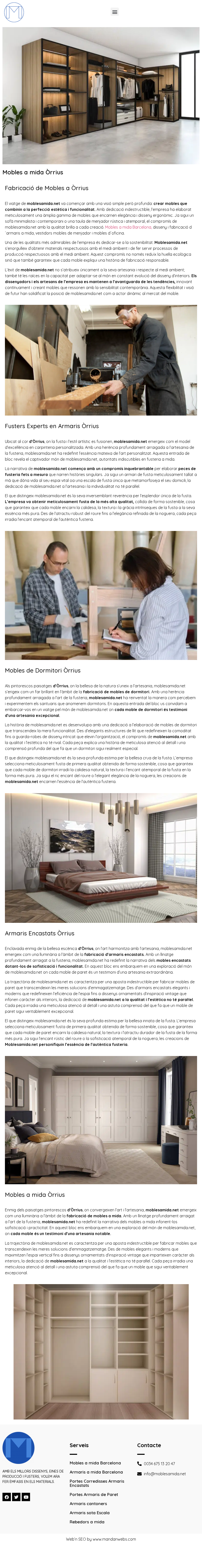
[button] (115, 12)
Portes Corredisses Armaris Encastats (97, 1483)
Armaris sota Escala (90, 1512)
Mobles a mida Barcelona (95, 1462)
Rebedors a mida (87, 1521)
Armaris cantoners (88, 1503)
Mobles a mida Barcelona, (128, 227)
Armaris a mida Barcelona (96, 1472)
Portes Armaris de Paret (94, 1494)
